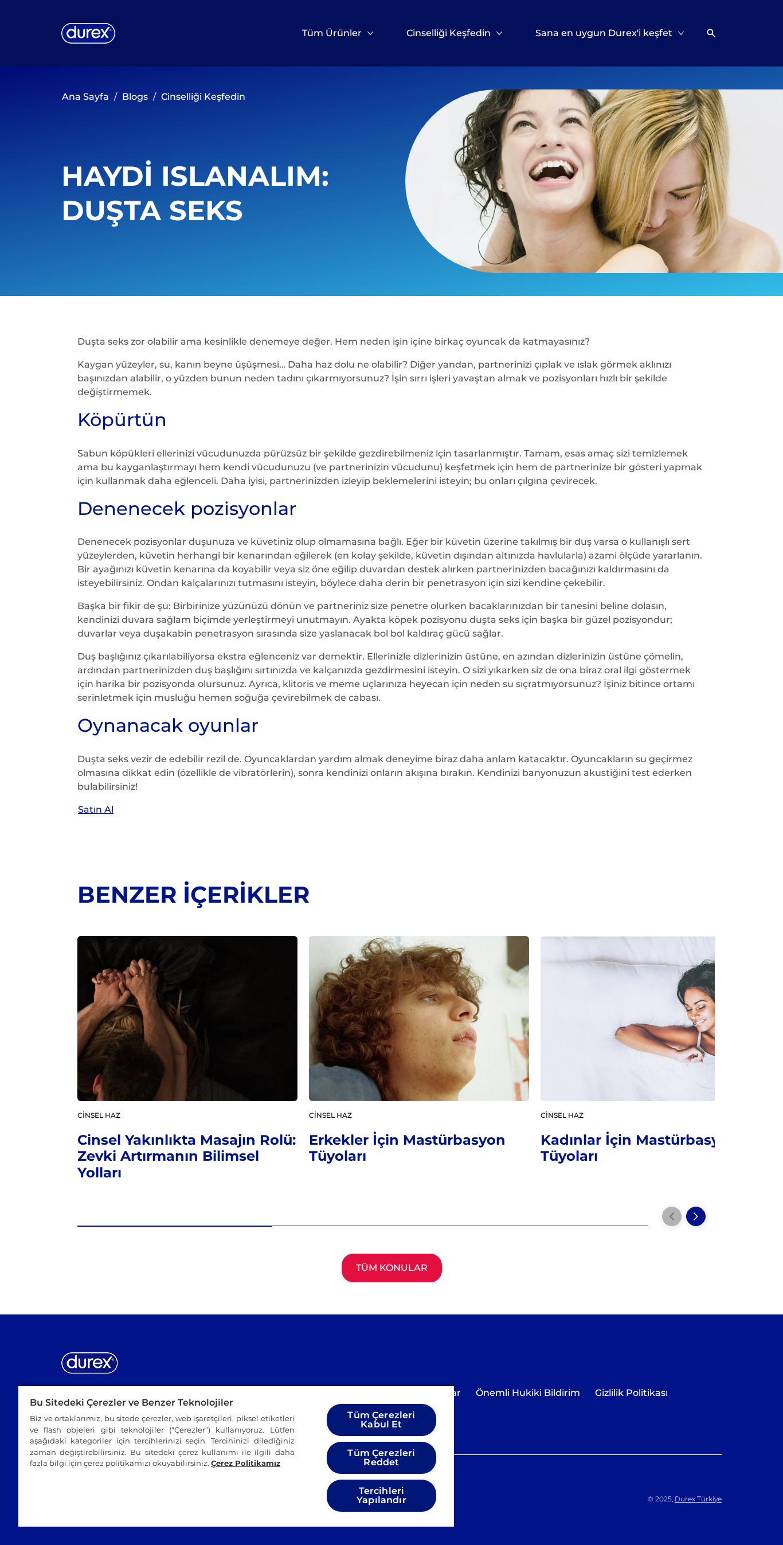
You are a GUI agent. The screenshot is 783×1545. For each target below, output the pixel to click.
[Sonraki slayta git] (696, 1216)
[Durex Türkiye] (88, 33)
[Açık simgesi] (711, 33)
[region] (236, 1456)
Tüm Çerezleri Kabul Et (381, 1420)
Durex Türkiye (698, 1499)
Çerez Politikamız (245, 1463)
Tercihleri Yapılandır (381, 1495)
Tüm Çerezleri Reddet (381, 1458)
